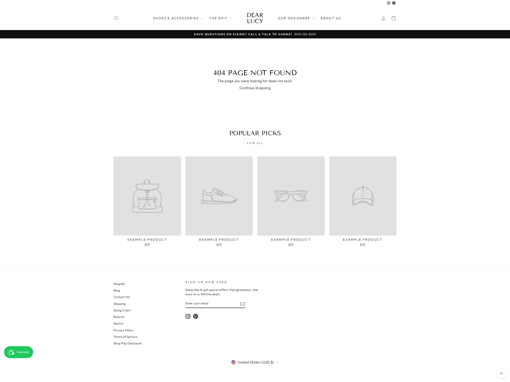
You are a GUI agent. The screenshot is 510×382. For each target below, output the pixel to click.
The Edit (219, 18)
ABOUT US (331, 18)
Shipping (120, 304)
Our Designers (295, 18)
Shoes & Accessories (176, 18)
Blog (117, 290)
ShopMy (119, 284)
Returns (119, 317)
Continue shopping (255, 88)
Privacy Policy (123, 330)
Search (118, 323)
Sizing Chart (122, 310)
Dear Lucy (255, 18)
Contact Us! (122, 297)
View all (255, 142)
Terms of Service (125, 337)
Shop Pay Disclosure (128, 343)
